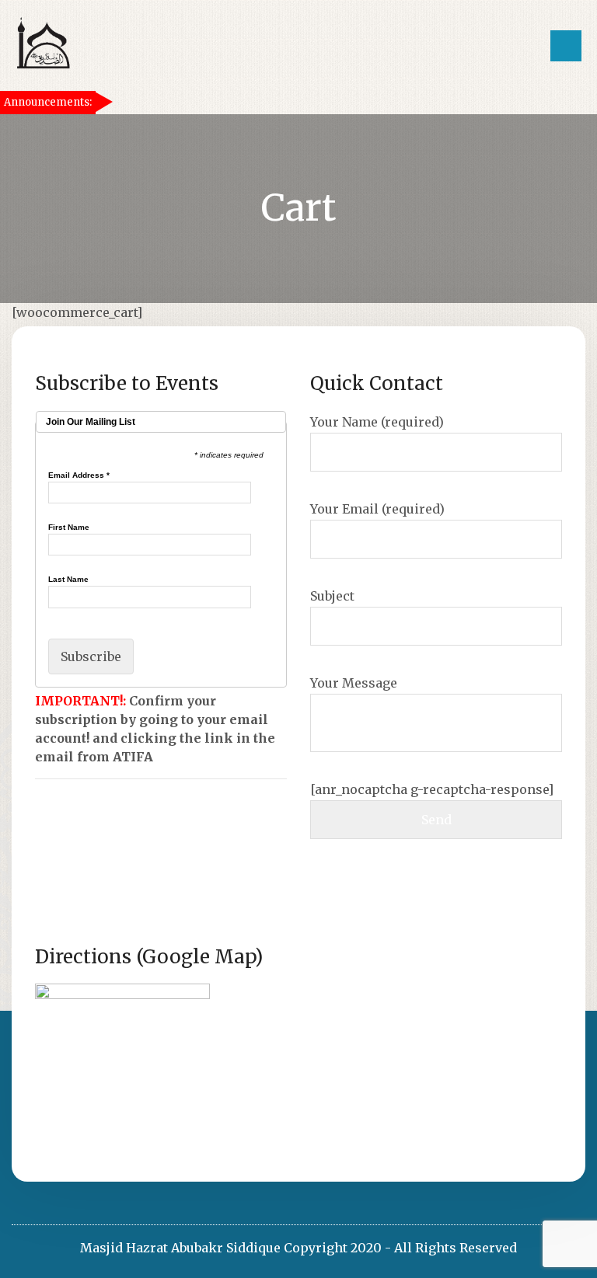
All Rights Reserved (455, 1247)
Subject (332, 596)
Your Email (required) (377, 509)
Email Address (79, 475)
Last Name (68, 579)
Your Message (353, 683)
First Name (68, 527)
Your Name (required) (377, 422)
